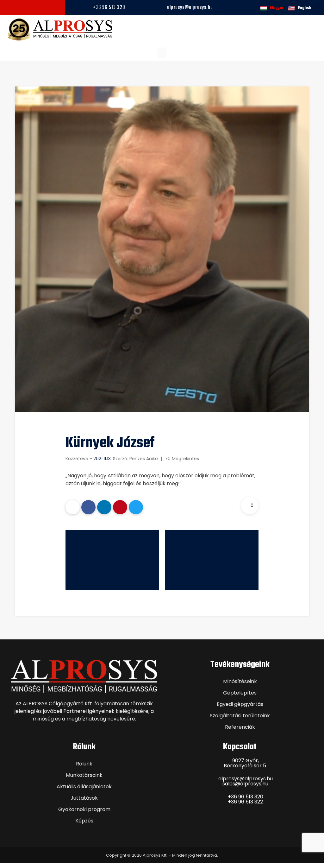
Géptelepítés (240, 692)
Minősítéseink (240, 681)
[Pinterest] (120, 507)
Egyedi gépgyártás (240, 704)
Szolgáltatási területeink (240, 715)
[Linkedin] (41, 7)
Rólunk (84, 763)
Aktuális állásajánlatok (84, 786)
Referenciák (240, 727)
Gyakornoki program (84, 809)
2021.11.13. (102, 458)
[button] (162, 53)
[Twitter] (136, 507)
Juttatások (84, 798)
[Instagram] (32, 7)
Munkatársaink (84, 775)
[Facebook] (23, 7)
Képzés (84, 820)
